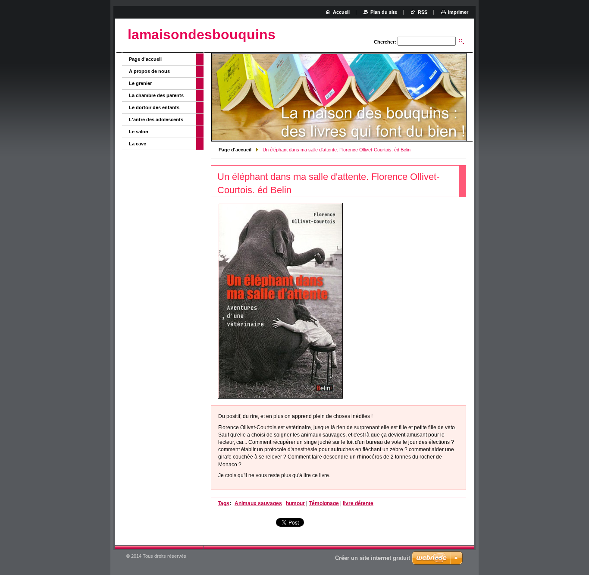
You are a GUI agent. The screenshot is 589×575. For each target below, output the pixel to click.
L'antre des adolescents (156, 119)
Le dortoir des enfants (154, 107)
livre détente (358, 503)
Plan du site (383, 12)
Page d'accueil (235, 149)
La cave (137, 143)
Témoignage (324, 503)
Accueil (341, 12)
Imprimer (458, 12)
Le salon (138, 131)
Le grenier (140, 83)
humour (295, 503)
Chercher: (385, 41)
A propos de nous (149, 71)
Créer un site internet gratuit (372, 558)
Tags (223, 503)
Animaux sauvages (258, 503)
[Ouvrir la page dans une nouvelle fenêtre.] (280, 301)
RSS (422, 12)
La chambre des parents (156, 95)
